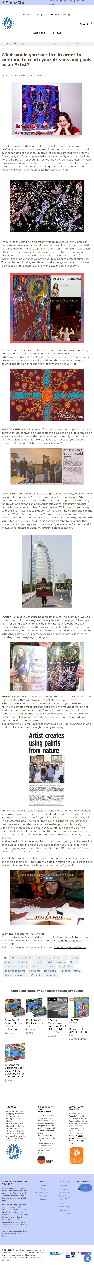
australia (37, 962)
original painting (14, 970)
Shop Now (64, 1192)
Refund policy (64, 1207)
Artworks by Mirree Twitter (70, 947)
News (9, 44)
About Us (64, 1189)
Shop (39, 14)
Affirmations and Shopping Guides (64, 1198)
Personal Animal (70, 970)
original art (66, 966)
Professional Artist (15, 975)
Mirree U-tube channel (78, 937)
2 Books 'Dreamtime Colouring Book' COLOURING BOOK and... (57, 1026)
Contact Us (64, 1210)
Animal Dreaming (21, 957)
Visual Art (36, 975)
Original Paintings (60, 14)
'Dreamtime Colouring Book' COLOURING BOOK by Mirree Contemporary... (15, 1070)
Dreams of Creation (16, 966)
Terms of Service (64, 1213)
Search (64, 1186)
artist (75, 957)
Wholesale (39, 32)
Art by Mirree (43, 1145)
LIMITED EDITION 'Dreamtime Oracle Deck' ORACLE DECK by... (78, 1027)
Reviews (56, 32)
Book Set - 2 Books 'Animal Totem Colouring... (35, 1025)
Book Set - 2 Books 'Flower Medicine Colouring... (13, 1025)
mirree (51, 966)
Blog (64, 1203)
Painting (34, 970)
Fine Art (37, 966)
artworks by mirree (16, 962)
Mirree (41, 933)
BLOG (73, 962)
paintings (50, 970)
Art (65, 957)
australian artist (56, 962)
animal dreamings (48, 957)
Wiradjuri (52, 975)
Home (26, 14)
